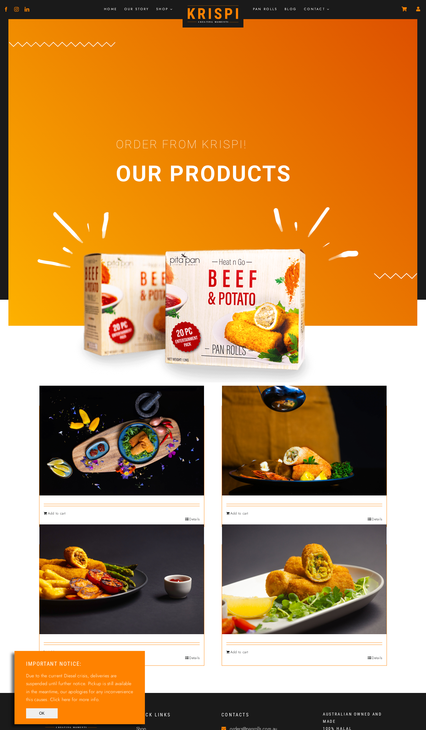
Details (194, 519)
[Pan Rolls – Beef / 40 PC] (304, 440)
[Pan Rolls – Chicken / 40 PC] (121, 579)
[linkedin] (27, 9)
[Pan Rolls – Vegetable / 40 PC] (304, 579)
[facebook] (6, 9)
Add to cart (57, 513)
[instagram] (16, 9)
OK (42, 713)
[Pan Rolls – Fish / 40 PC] (121, 440)
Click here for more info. (75, 699)
